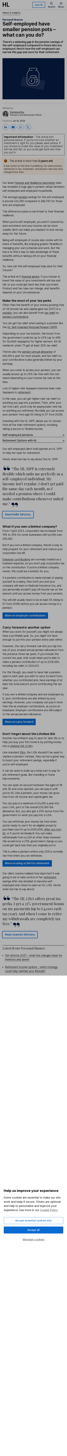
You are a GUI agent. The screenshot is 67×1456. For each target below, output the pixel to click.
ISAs (22, 752)
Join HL (38, 4)
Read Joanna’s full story (20, 934)
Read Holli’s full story (18, 514)
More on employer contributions (25, 615)
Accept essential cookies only (33, 1220)
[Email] (13, 127)
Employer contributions (16, 559)
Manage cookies (33, 1239)
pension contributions (15, 316)
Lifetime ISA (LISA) (21, 746)
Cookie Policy (49, 1210)
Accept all (33, 1229)
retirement (24, 392)
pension (23, 197)
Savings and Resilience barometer (35, 182)
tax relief (50, 312)
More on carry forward (19, 721)
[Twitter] (28, 127)
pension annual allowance (37, 351)
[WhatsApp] (20, 127)
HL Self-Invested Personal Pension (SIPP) (32, 327)
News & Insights (11, 12)
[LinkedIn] (5, 127)
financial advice (30, 276)
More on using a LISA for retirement (27, 863)
